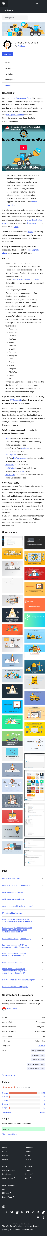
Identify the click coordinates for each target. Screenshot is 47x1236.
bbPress (6, 1193)
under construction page (36, 1068)
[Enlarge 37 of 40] (42, 773)
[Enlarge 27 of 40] (42, 616)
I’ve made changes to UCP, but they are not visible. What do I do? (16, 946)
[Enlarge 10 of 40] (20, 672)
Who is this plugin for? (11, 878)
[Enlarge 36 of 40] (42, 756)
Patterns (28, 1159)
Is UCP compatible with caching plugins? (18, 980)
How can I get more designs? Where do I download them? (14, 954)
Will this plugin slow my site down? (16, 885)
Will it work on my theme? (12, 892)
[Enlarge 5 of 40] (20, 598)
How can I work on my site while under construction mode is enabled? (17, 920)
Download (7, 54)
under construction (38, 1060)
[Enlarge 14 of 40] (20, 734)
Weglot (30, 232)
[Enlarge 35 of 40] (42, 740)
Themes (28, 1151)
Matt (5, 1189)
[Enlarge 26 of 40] (42, 601)
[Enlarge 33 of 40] (42, 709)
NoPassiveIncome (20, 458)
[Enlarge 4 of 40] (20, 581)
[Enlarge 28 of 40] (42, 632)
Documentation (8, 1170)
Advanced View (8, 1075)
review (21, 471)
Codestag (25, 448)
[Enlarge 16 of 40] (20, 766)
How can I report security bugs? (15, 987)
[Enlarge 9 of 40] (20, 657)
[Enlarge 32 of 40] (42, 694)
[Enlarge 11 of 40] (20, 687)
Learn (4, 1166)
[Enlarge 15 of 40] (20, 750)
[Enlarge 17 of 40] (20, 781)
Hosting (5, 1155)
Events (27, 1170)
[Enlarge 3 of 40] (20, 563)
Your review (7, 1112)
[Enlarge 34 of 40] (42, 725)
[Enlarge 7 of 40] (20, 627)
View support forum (10, 1134)
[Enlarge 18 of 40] (20, 797)
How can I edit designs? (12, 962)
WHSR (8, 438)
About (4, 1147)
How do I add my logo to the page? (16, 939)
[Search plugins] (25, 17)
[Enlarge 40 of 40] (42, 852)
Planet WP (9, 465)
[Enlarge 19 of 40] (20, 812)
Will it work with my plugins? (13, 899)
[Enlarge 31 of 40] (42, 678)
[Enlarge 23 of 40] (42, 554)
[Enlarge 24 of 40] (42, 570)
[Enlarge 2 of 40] (20, 551)
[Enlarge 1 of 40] (20, 539)
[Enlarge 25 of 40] (42, 585)
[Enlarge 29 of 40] (42, 647)
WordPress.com (9, 1185)
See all (42, 1112)
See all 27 (41, 1046)
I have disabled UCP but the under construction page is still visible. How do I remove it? (14, 971)
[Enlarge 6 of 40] (20, 611)
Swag (28, 1178)
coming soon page (38, 1055)
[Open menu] (43, 3)
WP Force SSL (16, 400)
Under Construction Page (21, 98)
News (4, 1151)
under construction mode (36, 1064)
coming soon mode (37, 1051)
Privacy (5, 1159)
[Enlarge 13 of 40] (20, 718)
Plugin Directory (8, 10)
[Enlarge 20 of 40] (20, 828)
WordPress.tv (8, 1178)
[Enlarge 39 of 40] (42, 841)
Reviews (7, 68)
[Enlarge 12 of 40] (20, 703)
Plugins (27, 1155)
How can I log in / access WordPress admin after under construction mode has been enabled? (17, 930)
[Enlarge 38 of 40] (42, 806)
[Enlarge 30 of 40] (42, 663)
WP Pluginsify (10, 455)
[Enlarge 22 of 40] (42, 539)
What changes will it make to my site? (17, 906)
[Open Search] (37, 3)
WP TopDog (10, 474)
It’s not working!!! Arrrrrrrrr (12, 913)
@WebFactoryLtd (34, 223)
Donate (29, 1174)
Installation (8, 74)
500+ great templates (15, 115)
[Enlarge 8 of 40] (20, 640)
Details (7, 62)
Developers (6, 1174)
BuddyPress (8, 1197)
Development (9, 80)
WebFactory (23, 46)
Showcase (29, 1147)
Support (7, 85)
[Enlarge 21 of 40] (20, 843)
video (16, 226)
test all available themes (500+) (26, 280)
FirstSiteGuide (11, 468)
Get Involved (30, 1166)
